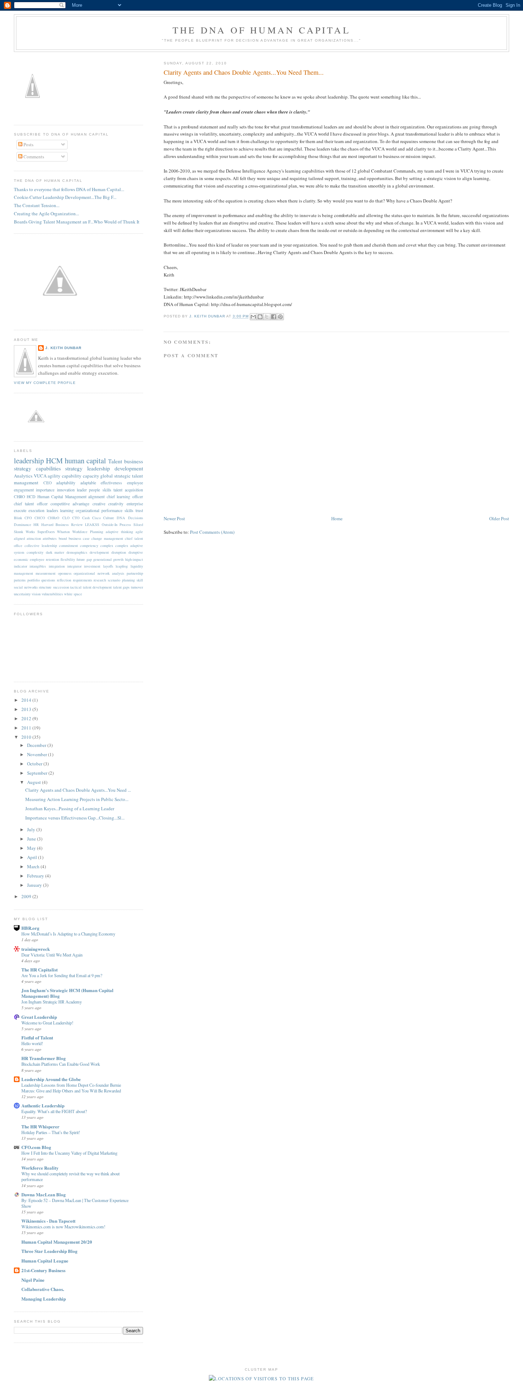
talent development (97, 587)
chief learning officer (125, 496)
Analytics (23, 476)
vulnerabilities (52, 593)
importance (45, 489)
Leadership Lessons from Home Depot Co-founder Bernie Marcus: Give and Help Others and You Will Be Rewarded (71, 1087)
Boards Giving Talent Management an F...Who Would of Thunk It (76, 221)
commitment (68, 545)
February (36, 876)
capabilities (48, 468)
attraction (34, 538)
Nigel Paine (32, 1279)
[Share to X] (266, 316)
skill (140, 580)
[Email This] (253, 316)
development (99, 552)
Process (125, 524)
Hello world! (32, 1043)
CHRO (19, 496)
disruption (118, 552)
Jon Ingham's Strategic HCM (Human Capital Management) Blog (67, 993)
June (32, 839)
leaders (52, 510)
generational (102, 559)
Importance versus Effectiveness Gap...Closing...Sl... (75, 818)
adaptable (88, 482)
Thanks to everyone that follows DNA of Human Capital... (69, 189)
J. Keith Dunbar (207, 316)
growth (118, 559)
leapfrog (122, 566)
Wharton (63, 531)
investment (92, 566)
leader (82, 489)
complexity (35, 552)
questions (48, 580)
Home (337, 518)
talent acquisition (128, 489)
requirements (82, 580)
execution (36, 510)
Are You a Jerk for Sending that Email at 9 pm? (61, 975)
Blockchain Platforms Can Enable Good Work (60, 1064)
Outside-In (109, 524)
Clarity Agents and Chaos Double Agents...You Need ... (78, 790)
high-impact (134, 559)
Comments (33, 156)
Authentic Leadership (42, 1105)
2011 (26, 727)
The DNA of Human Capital (261, 30)
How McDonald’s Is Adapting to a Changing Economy (68, 934)
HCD (31, 496)
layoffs (108, 566)
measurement (46, 573)
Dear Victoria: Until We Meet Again (52, 955)
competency (89, 545)
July (31, 829)
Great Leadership (39, 1016)
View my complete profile (45, 383)
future (80, 559)
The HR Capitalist (39, 969)
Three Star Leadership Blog (49, 1251)
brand (63, 538)
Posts (27, 144)
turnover (137, 587)
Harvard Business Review (62, 524)
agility (54, 476)
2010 (26, 737)
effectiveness (111, 482)
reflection (64, 580)
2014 (26, 700)
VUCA (40, 476)
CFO (28, 517)
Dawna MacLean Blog (43, 1194)
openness (65, 573)
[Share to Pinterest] (280, 316)
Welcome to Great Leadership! (47, 1023)
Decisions (135, 517)
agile (139, 531)
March (34, 866)
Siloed (138, 524)
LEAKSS (92, 524)
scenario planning (121, 580)
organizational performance (99, 510)
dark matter (55, 552)
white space (73, 593)
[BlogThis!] (260, 316)
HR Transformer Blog (43, 1058)
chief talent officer (31, 503)
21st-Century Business (43, 1270)
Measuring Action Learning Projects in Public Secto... (76, 799)
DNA (121, 517)
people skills (100, 489)
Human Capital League (44, 1260)
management (23, 573)
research (100, 580)
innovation (66, 489)
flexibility (67, 559)
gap (89, 559)
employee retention (44, 559)
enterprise (135, 503)
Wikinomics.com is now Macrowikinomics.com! (63, 1226)
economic (21, 559)
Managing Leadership (43, 1298)
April (32, 857)
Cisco (96, 517)
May (32, 848)
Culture (108, 517)
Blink (18, 517)
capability (71, 476)
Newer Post (174, 518)
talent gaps (121, 587)
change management (107, 538)
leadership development (115, 468)
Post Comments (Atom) (212, 532)
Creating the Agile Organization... (46, 213)
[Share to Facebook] (273, 316)
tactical (75, 587)
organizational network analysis (99, 573)
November (37, 754)
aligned (19, 538)
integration (57, 566)
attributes (50, 538)
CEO (47, 482)
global (106, 476)
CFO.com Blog (36, 1147)
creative (99, 503)
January (35, 885)
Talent (115, 461)
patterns (20, 580)
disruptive (135, 552)
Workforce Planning (87, 531)
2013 (26, 709)
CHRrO (53, 517)
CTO (76, 517)
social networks (26, 587)
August (34, 782)
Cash (86, 517)
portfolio (33, 580)
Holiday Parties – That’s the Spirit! (50, 1132)
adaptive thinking (119, 531)
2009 (26, 896)
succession (61, 587)
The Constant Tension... (36, 205)
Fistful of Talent (37, 1037)
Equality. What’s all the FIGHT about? (54, 1111)
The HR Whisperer (40, 1126)
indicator (20, 566)
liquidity (137, 566)
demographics (77, 552)
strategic (122, 476)
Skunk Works (24, 531)
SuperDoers (46, 531)
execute (20, 510)
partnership (135, 573)
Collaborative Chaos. (42, 1289)
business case (79, 538)
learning (67, 510)
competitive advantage (70, 503)
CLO (66, 517)
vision (36, 593)
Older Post (499, 518)
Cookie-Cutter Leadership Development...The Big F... (65, 197)
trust (139, 510)
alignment (96, 496)
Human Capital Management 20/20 (56, 1241)
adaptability (65, 482)
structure (45, 587)
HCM (54, 460)
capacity (91, 476)
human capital (85, 460)
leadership (29, 460)
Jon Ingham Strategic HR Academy (51, 1002)
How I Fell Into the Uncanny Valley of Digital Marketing (69, 1153)
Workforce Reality (40, 1167)
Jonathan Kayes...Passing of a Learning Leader (69, 808)
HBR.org (30, 927)
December (37, 745)
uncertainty (22, 593)
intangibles (38, 566)
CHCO (40, 517)
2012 (26, 718)
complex (106, 545)
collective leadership (41, 545)
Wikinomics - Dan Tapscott (48, 1220)
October (35, 763)
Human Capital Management (61, 496)
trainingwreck (35, 948)
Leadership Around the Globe (51, 1079)
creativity (115, 503)
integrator (74, 566)
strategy (74, 468)
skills (129, 510)
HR (36, 524)
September (37, 773)
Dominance (22, 524)
